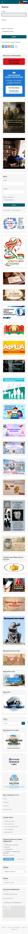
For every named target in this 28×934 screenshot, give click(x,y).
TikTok (5, 799)
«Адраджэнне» (8, 832)
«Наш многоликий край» (11, 826)
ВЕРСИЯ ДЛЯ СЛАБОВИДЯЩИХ (14, 62)
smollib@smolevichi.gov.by (10, 894)
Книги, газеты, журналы (11, 845)
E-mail (3, 11)
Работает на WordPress (13, 927)
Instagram (6, 802)
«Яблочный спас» (9, 824)
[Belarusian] (21, 2)
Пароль (4, 20)
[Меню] (2, 2)
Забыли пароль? (16, 42)
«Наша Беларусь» (9, 829)
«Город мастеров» (9, 821)
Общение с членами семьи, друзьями (11, 852)
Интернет (7, 847)
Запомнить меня (8, 31)
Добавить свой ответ (9, 855)
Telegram (5, 806)
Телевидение (8, 849)
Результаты (20, 859)
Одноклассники (7, 809)
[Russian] (25, 2)
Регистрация (5, 42)
